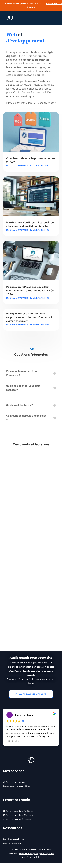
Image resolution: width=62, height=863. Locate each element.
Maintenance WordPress (17, 786)
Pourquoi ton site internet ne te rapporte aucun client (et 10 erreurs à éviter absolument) (29, 317)
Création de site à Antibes (18, 811)
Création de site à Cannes (18, 815)
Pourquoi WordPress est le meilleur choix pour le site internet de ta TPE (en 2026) (30, 290)
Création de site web (15, 782)
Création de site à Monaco (18, 819)
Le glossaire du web (14, 839)
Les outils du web (13, 843)
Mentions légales (28, 853)
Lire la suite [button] (12, 740)
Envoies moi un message (31, 694)
